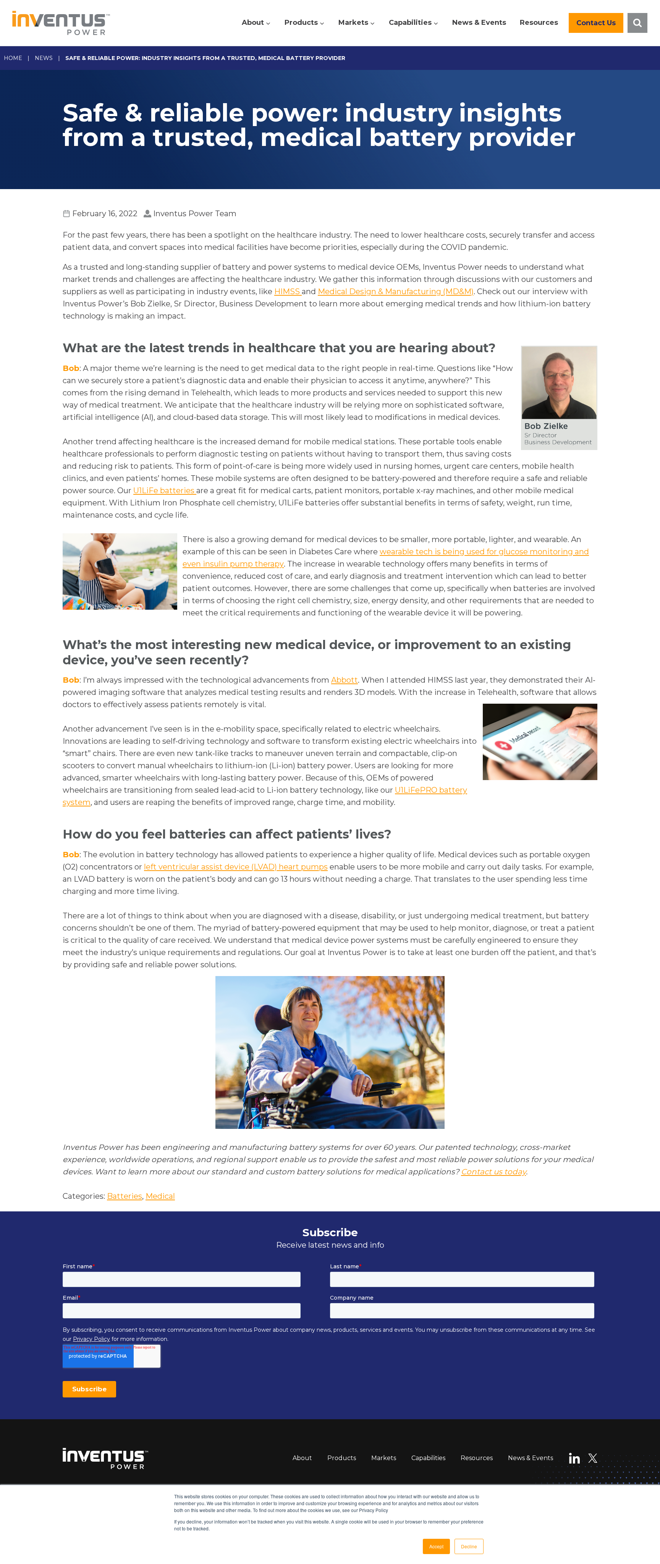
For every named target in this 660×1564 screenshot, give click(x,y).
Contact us (596, 23)
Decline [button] (469, 1546)
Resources (539, 22)
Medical (160, 1196)
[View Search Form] (637, 23)
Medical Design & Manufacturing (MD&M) (396, 291)
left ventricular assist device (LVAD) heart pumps (236, 866)
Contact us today (493, 1171)
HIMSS (288, 291)
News (44, 58)
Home (13, 58)
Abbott (344, 680)
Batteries (124, 1196)
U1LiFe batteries (164, 490)
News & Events (479, 22)
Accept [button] (436, 1546)
